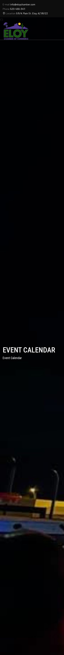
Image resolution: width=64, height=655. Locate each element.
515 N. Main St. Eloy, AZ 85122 (32, 13)
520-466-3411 (17, 8)
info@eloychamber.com (22, 4)
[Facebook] (1, 20)
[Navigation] (59, 31)
